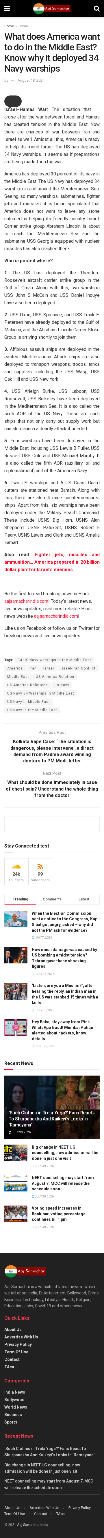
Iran (33, 668)
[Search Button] (97, 8)
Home (9, 26)
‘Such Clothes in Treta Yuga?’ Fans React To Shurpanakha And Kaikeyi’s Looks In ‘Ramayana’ (50, 1119)
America (15, 668)
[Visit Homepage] (51, 8)
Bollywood (14, 1399)
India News (14, 1392)
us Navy (62, 685)
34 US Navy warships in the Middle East (54, 660)
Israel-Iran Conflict (78, 668)
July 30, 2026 (21, 1132)
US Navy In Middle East (28, 702)
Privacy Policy (18, 1344)
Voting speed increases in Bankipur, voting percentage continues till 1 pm (59, 1214)
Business (13, 1414)
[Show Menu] (7, 8)
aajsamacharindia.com (26, 601)
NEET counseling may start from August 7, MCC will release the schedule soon (63, 1183)
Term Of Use (16, 1352)
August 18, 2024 (31, 80)
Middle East (18, 677)
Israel (48, 668)
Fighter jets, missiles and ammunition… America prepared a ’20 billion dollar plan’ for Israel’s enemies (52, 562)
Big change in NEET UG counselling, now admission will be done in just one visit (65, 1153)
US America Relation (55, 677)
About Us (13, 1329)
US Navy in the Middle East (32, 710)
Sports (10, 1422)
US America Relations (27, 685)
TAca (9, 1367)
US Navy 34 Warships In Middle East (40, 693)
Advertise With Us (21, 1337)
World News (15, 1407)
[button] (13, 101)
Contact (12, 1359)
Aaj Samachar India (32, 1525)
